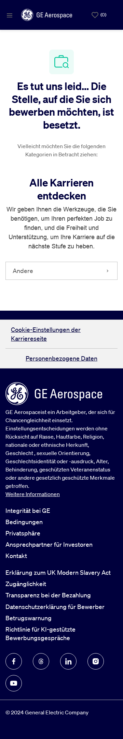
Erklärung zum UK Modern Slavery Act (58, 572)
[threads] (41, 661)
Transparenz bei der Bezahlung (48, 595)
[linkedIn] (68, 661)
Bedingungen (24, 522)
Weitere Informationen (32, 494)
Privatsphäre (22, 533)
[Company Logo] (46, 14)
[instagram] (95, 661)
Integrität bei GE (27, 510)
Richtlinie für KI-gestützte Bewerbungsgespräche (40, 633)
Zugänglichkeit (25, 583)
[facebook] (13, 661)
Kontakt (16, 555)
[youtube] (13, 683)
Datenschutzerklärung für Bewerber (55, 606)
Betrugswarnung (28, 618)
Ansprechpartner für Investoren (49, 544)
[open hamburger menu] (9, 15)
